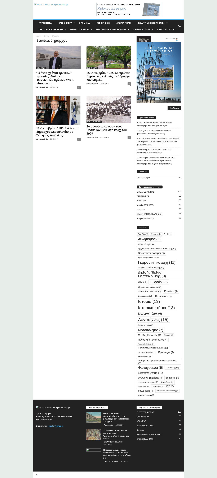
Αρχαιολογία (146, 244)
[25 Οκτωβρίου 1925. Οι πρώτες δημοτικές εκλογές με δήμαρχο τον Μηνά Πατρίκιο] (109, 57)
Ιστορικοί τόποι (150, 313)
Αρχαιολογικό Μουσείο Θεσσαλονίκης (157, 248)
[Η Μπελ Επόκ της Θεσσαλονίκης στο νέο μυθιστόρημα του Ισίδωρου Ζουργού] (93, 417)
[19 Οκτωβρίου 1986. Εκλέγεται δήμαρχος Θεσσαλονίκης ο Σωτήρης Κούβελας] (58, 110)
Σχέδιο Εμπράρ (144, 356)
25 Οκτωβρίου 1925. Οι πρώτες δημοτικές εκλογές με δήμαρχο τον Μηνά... (108, 76)
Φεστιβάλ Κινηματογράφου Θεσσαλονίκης (157, 361)
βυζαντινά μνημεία (150, 372)
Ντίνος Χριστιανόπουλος (152, 339)
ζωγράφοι (167, 382)
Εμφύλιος (171, 291)
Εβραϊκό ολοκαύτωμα (149, 287)
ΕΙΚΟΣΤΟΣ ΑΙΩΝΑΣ (79, 29)
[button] (179, 26)
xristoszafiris (42, 87)
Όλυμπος (156, 234)
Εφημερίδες (145, 296)
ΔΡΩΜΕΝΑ (84, 23)
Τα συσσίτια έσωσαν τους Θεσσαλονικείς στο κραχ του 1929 (107, 130)
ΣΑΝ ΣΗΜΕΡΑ (65, 23)
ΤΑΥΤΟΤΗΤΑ (45, 23)
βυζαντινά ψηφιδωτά (150, 377)
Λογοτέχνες (153, 319)
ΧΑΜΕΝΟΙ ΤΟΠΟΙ (141, 29)
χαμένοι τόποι (146, 395)
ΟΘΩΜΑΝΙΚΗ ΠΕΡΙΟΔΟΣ (51, 29)
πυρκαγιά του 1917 (163, 386)
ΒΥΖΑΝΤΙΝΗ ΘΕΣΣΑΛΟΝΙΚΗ (151, 23)
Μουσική (168, 335)
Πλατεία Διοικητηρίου (146, 352)
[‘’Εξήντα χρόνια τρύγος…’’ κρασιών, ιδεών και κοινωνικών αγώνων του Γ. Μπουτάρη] (58, 57)
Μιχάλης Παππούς (149, 335)
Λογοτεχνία (145, 325)
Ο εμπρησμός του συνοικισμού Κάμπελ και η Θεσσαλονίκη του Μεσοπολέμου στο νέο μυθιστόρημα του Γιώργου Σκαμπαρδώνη (156, 160)
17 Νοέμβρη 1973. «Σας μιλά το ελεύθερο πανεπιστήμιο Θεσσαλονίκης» (154, 151)
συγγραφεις (146, 390)
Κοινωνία (141, 209)
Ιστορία (149, 301)
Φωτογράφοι (150, 368)
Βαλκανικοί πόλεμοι (151, 253)
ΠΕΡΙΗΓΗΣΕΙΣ (103, 23)
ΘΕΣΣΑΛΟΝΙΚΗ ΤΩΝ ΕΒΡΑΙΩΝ (111, 29)
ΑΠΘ (168, 234)
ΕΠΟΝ (142, 282)
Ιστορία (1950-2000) (145, 218)
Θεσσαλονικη (163, 296)
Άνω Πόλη (143, 234)
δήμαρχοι (172, 377)
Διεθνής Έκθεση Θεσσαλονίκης (152, 274)
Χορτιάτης (172, 367)
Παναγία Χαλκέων (146, 344)
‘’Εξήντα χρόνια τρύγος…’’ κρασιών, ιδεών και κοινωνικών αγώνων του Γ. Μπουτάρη (55, 78)
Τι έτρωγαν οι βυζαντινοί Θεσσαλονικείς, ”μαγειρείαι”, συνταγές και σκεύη (154, 132)
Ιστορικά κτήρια (156, 307)
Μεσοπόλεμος (150, 330)
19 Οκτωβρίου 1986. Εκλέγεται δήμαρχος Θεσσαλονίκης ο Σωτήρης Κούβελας (57, 131)
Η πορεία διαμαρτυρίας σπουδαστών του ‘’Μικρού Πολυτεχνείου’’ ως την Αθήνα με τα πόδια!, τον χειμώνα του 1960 (158, 141)
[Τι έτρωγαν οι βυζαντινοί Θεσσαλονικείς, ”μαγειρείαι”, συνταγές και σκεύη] (93, 434)
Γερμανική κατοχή (157, 262)
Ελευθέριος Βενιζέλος (149, 291)
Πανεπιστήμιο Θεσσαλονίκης (153, 348)
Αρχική (38, 36)
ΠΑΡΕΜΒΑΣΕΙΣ (164, 29)
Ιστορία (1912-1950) (145, 205)
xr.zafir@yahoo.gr (55, 426)
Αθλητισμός (149, 239)
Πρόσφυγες (166, 352)
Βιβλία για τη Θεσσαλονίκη (148, 257)
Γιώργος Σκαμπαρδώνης (151, 267)
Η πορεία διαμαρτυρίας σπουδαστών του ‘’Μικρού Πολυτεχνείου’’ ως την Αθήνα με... (117, 454)
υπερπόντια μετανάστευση (167, 391)
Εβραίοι (159, 282)
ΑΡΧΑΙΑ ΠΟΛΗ (123, 23)
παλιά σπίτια (143, 386)
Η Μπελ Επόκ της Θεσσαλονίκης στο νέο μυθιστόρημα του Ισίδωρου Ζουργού (154, 124)
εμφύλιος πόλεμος (148, 382)
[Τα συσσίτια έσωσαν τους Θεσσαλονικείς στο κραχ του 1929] (109, 109)
